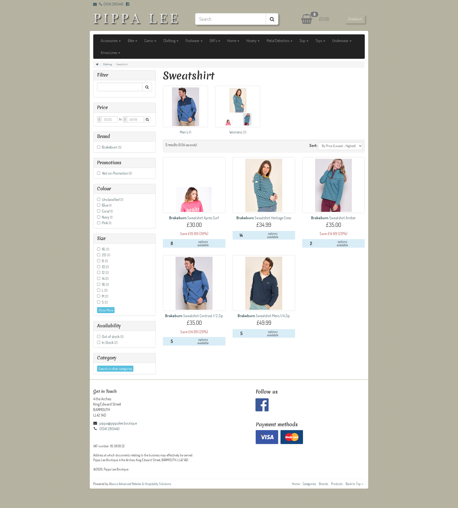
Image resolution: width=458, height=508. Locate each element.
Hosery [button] (251, 40)
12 (105, 272)
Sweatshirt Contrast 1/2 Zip (194, 315)
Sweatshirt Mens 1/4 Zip (264, 315)
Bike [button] (131, 40)
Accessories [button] (109, 40)
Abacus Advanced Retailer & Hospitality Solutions (140, 484)
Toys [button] (319, 40)
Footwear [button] (193, 40)
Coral (107, 211)
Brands (323, 484)
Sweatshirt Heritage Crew (263, 217)
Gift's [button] (214, 40)
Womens (236, 132)
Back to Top (353, 484)
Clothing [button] (169, 40)
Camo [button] (149, 40)
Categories (309, 484)
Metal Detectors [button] (278, 40)
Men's (184, 132)
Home (296, 484)
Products (337, 484)
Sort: (313, 145)
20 (106, 254)
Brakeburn (111, 147)
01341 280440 (114, 4)
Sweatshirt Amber (333, 217)
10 (105, 266)
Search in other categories (115, 369)
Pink (106, 222)
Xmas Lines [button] (109, 52)
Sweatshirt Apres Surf (194, 217)
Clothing (107, 64)
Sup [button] (303, 40)
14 (105, 278)
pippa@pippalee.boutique (118, 423)
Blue (107, 205)
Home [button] (232, 40)
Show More (106, 310)
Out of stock (113, 336)
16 (105, 249)
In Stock (110, 342)
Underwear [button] (340, 40)
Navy (107, 217)
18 (105, 284)
